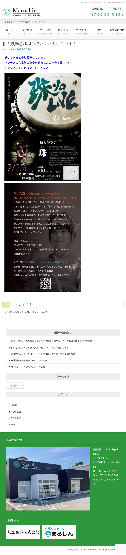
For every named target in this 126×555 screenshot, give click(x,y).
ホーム (9, 32)
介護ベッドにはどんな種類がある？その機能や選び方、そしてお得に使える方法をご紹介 (51, 341)
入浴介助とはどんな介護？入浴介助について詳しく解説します (38, 348)
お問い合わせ (117, 32)
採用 (99, 32)
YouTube (45, 32)
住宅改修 (63, 32)
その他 (11, 424)
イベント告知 (14, 412)
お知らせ (12, 405)
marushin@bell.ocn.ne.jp (106, 482)
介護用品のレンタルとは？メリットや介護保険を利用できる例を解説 (41, 354)
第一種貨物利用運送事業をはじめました (27, 360)
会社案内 (81, 32)
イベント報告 (14, 418)
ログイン (32, 312)
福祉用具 (27, 32)
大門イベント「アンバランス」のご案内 (27, 367)
